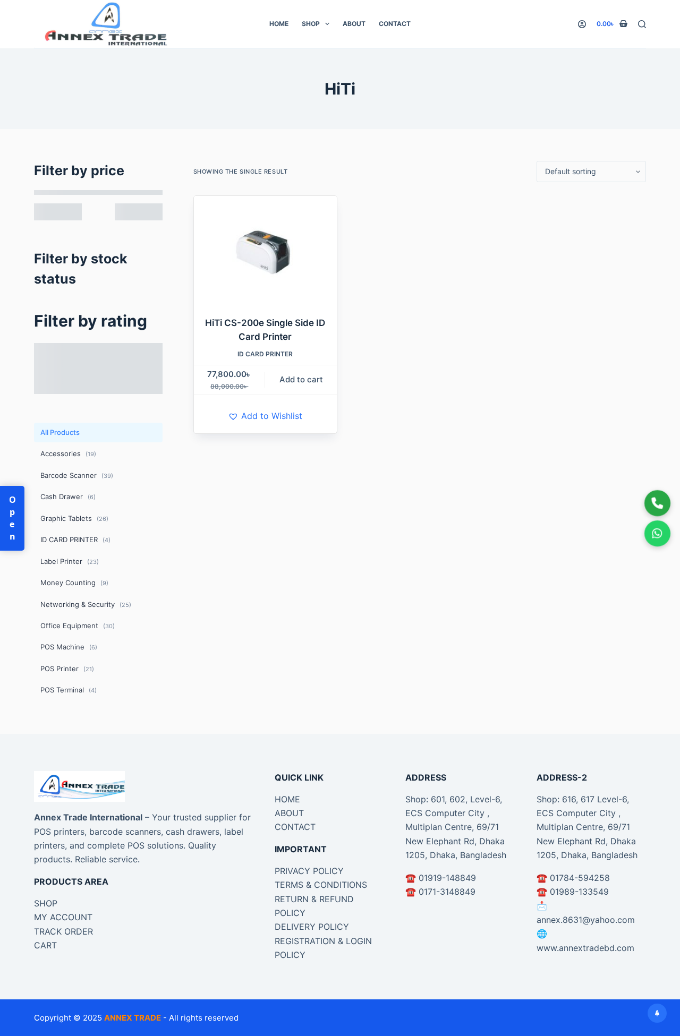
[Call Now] (657, 503)
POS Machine (68, 647)
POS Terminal (68, 690)
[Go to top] (657, 1013)
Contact (395, 24)
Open (12, 518)
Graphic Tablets (74, 518)
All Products (60, 432)
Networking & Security (85, 604)
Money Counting (74, 582)
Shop (311, 24)
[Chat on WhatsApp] (657, 533)
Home (278, 24)
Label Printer (69, 561)
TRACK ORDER (63, 931)
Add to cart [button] (301, 379)
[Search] (642, 24)
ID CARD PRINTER (265, 354)
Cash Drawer (68, 496)
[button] (265, 416)
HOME (287, 799)
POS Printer (67, 668)
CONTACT (295, 826)
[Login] (582, 24)
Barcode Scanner (76, 475)
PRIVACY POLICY (309, 871)
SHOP (45, 903)
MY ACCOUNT (63, 917)
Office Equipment (77, 625)
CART (45, 945)
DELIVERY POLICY (312, 926)
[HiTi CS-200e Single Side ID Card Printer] (265, 249)
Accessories (68, 453)
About (354, 24)
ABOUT (289, 813)
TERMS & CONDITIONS (321, 884)
